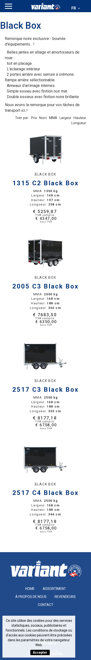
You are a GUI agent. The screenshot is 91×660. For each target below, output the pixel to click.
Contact (45, 605)
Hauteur (80, 118)
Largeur (65, 118)
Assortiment (54, 589)
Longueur (78, 123)
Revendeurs (65, 597)
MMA (53, 118)
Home (30, 589)
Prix (34, 118)
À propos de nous (31, 597)
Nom (43, 118)
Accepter (40, 652)
